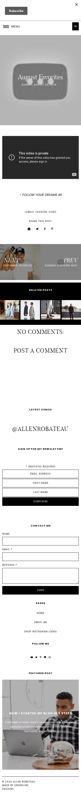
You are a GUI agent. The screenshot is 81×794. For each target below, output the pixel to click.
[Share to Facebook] (45, 229)
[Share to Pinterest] (52, 229)
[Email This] (29, 229)
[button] (11, 26)
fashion (41, 212)
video (52, 212)
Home (40, 613)
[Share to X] (37, 229)
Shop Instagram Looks (40, 631)
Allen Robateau (24, 781)
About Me (40, 622)
